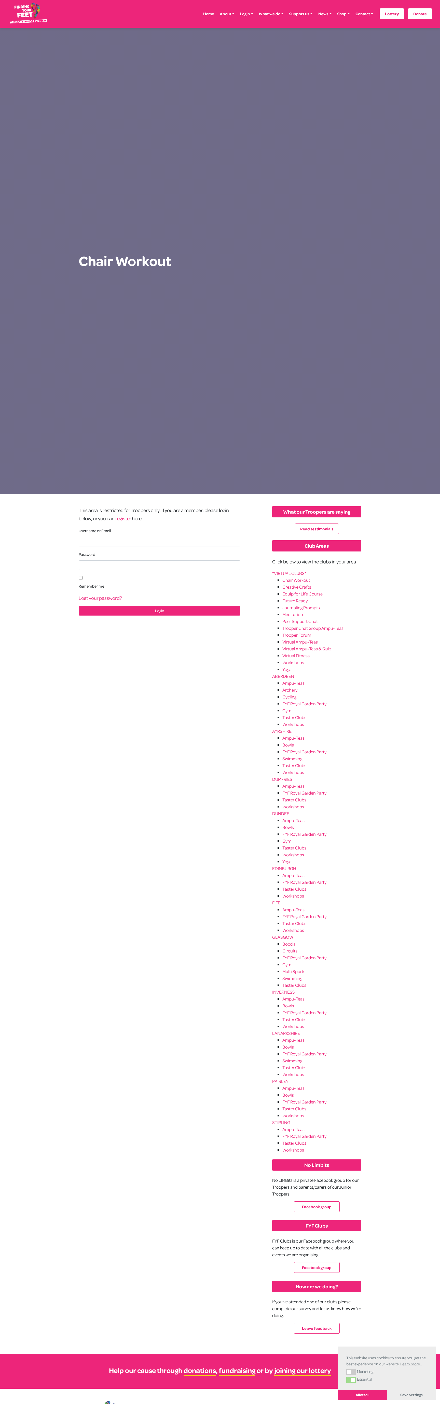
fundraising (237, 1370)
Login (245, 14)
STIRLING (281, 1122)
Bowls (288, 745)
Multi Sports (293, 971)
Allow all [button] (362, 1394)
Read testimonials (317, 529)
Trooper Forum (296, 635)
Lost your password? (100, 597)
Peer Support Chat (300, 621)
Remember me (91, 586)
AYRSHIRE (282, 731)
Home (208, 14)
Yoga (287, 669)
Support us (299, 14)
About (225, 14)
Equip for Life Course (302, 594)
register (123, 518)
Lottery (392, 14)
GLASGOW (282, 937)
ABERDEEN (283, 676)
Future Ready (295, 601)
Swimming (292, 758)
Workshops (293, 662)
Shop (342, 14)
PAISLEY (280, 1081)
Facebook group (317, 1206)
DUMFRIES (282, 779)
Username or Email (95, 530)
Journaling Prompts (301, 607)
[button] (351, 1372)
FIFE (276, 903)
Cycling (289, 697)
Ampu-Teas (293, 683)
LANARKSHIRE (286, 1033)
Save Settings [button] (411, 1394)
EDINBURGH (284, 868)
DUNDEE (280, 813)
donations (200, 1370)
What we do (269, 14)
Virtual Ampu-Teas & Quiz (306, 649)
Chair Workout (296, 580)
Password (87, 554)
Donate (420, 14)
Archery (289, 690)
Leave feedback (317, 1328)
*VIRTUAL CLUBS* (289, 573)
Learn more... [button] (411, 1364)
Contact (362, 14)
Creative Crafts (296, 587)
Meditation (292, 614)
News (323, 14)
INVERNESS (283, 992)
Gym (286, 710)
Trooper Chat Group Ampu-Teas (312, 628)
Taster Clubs (294, 717)
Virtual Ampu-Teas (300, 642)
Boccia (289, 944)
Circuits (289, 951)
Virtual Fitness (296, 655)
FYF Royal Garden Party (304, 703)
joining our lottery (302, 1370)
